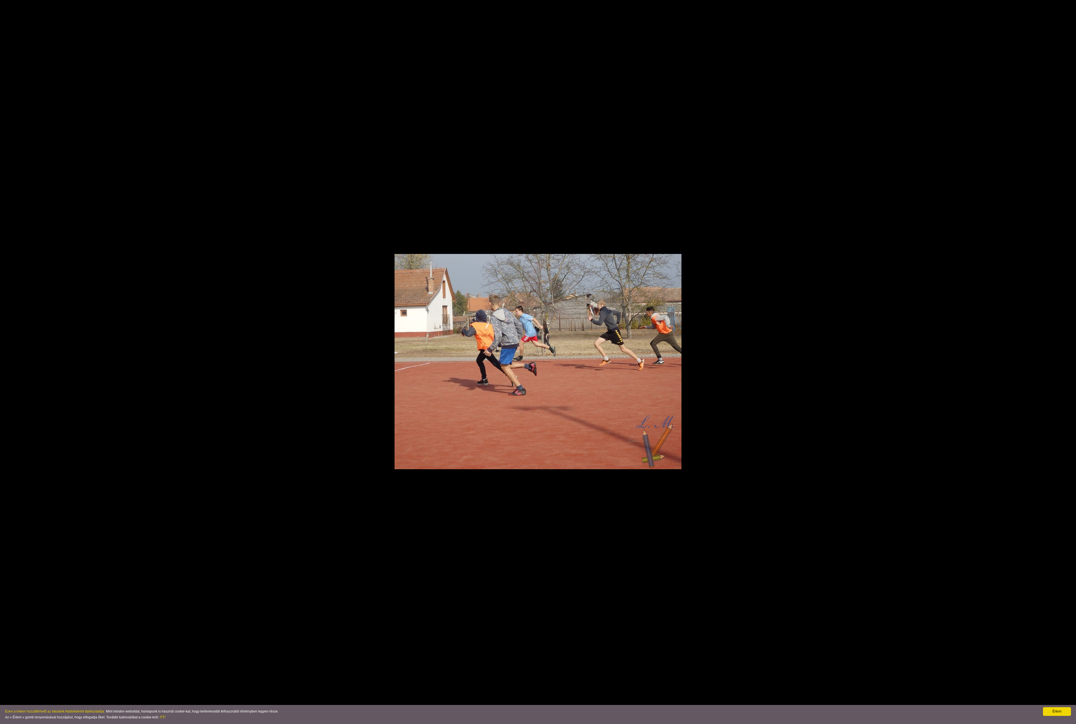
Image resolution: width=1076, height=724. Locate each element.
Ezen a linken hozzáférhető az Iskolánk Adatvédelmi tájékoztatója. (55, 711)
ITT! (162, 717)
